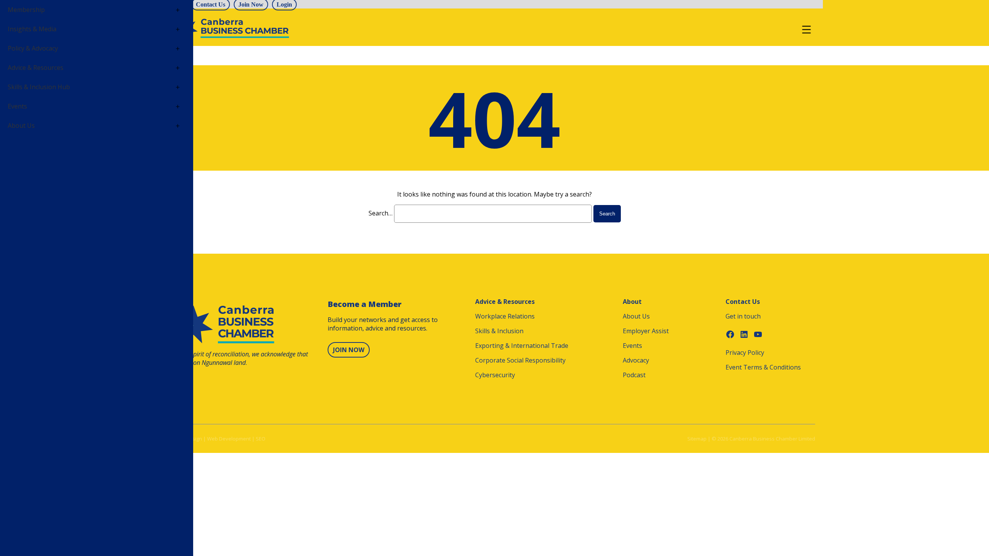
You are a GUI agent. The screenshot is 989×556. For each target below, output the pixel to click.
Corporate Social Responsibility (520, 360)
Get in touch (743, 316)
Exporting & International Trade (521, 345)
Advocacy (636, 360)
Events (632, 345)
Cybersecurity (495, 375)
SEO (260, 438)
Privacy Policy (745, 352)
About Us (636, 316)
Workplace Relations (505, 316)
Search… (381, 213)
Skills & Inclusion (499, 331)
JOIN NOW (348, 350)
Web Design (188, 438)
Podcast (634, 375)
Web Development (229, 438)
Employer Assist (646, 331)
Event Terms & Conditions (763, 367)
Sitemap (697, 438)
